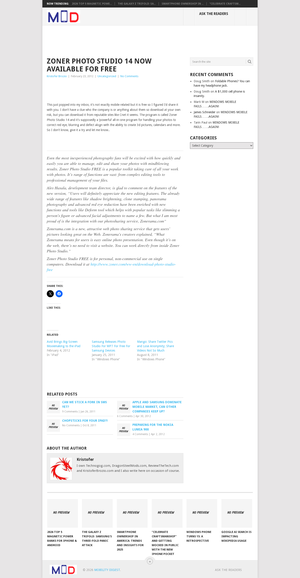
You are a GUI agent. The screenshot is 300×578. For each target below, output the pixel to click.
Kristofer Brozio (57, 76)
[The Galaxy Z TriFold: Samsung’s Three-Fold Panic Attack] (97, 513)
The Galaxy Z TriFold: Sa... (137, 3)
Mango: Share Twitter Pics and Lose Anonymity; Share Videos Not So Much (155, 346)
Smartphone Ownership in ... (183, 3)
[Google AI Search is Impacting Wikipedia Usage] (236, 513)
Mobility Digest (107, 570)
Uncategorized (107, 76)
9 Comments (70, 411)
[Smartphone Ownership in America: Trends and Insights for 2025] (132, 513)
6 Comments (125, 416)
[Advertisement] (127, 41)
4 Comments (140, 434)
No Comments (129, 76)
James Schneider (204, 112)
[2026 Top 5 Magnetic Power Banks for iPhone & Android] (62, 513)
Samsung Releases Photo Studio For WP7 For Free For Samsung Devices (111, 346)
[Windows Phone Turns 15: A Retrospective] (201, 513)
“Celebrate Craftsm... (225, 3)
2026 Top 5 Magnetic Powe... (92, 3)
